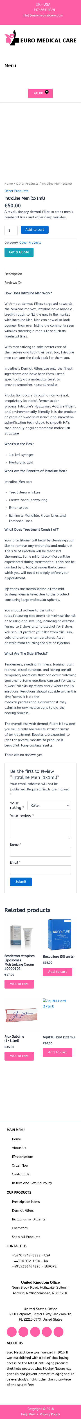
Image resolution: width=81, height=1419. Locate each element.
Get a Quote (19, 252)
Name (15, 845)
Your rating (17, 805)
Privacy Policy (50, 1414)
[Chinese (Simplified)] (38, 20)
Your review (22, 815)
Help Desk (28, 1414)
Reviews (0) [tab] (13, 283)
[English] (43, 20)
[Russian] (47, 20)
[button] (72, 65)
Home (8, 184)
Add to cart (34, 230)
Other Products (27, 184)
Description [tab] (13, 274)
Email (15, 863)
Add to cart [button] (19, 984)
